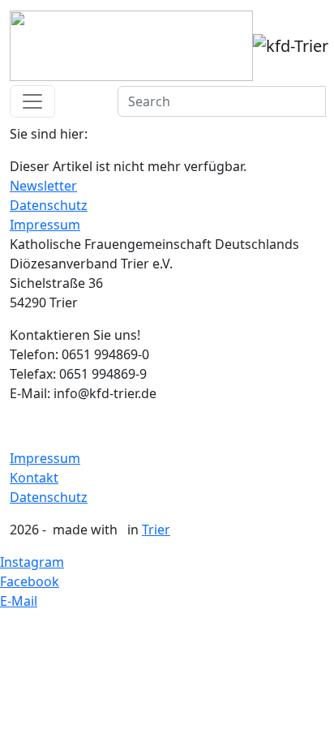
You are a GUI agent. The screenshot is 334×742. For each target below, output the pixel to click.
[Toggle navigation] (32, 101)
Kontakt (34, 478)
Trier (156, 529)
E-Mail (18, 601)
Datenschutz (49, 205)
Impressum (45, 225)
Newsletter (43, 186)
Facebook (29, 581)
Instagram (32, 562)
